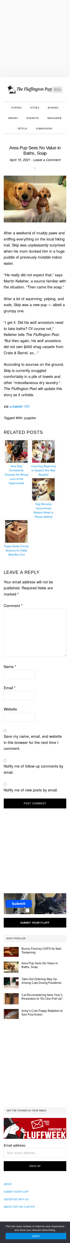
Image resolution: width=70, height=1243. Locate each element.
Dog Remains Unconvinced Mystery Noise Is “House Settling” (43, 510)
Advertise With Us (16, 1199)
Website (10, 709)
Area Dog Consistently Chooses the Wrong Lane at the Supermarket (16, 474)
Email (9, 687)
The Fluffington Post (35, 89)
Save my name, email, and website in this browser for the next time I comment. (33, 742)
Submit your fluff (35, 922)
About (8, 1184)
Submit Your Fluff (16, 1191)
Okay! (36, 1236)
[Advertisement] (35, 39)
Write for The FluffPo (19, 1207)
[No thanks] (65, 1232)
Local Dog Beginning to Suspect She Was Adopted (43, 470)
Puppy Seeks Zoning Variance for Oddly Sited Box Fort (16, 550)
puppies (30, 417)
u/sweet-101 (20, 406)
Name (10, 666)
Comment (13, 605)
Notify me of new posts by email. (31, 790)
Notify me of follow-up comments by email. (33, 769)
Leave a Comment (46, 159)
